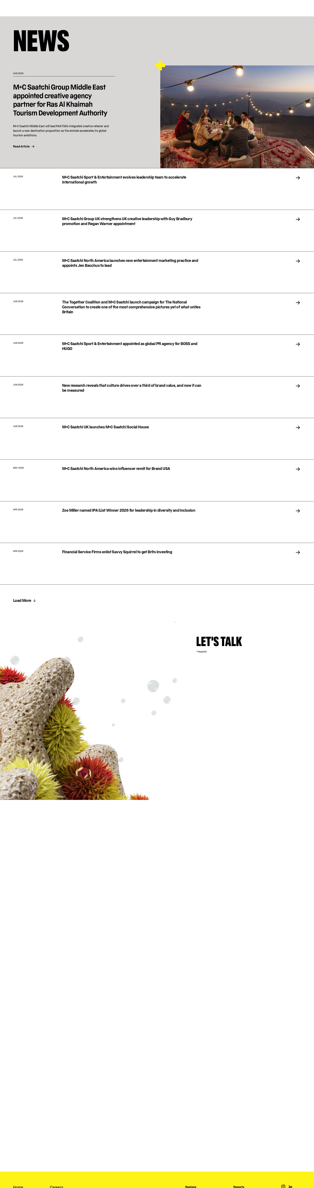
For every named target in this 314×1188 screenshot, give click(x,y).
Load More (22, 600)
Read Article (21, 146)
